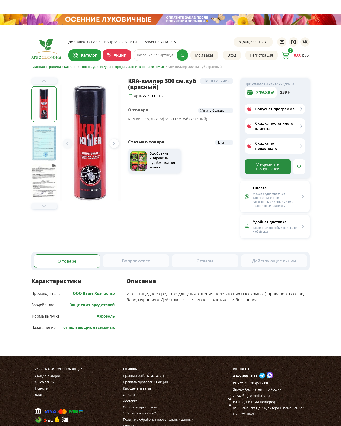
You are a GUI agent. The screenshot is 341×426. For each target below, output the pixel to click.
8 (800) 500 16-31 (253, 42)
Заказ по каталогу (160, 42)
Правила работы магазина (144, 375)
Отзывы (204, 261)
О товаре (67, 261)
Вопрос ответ (136, 261)
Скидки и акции (47, 375)
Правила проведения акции (145, 382)
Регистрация (261, 55)
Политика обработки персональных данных (158, 419)
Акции (120, 55)
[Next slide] (44, 206)
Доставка (76, 42)
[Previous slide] (44, 81)
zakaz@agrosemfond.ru (251, 395)
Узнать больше (212, 110)
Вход (232, 55)
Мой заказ (204, 55)
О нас (92, 42)
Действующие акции (274, 261)
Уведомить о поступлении (268, 166)
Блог (221, 142)
